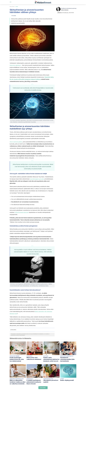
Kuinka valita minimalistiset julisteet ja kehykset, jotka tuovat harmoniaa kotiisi (51, 359)
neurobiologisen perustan (37, 179)
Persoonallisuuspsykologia (17, 378)
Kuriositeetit (30, 378)
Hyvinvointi (29, 356)
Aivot (17, 6)
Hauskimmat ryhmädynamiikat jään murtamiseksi (67, 359)
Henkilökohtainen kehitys (66, 356)
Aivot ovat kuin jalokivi (16, 141)
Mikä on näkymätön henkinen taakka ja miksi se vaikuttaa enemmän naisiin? (17, 382)
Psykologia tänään (14, 356)
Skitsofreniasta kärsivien (22, 212)
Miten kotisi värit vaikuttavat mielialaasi (34, 358)
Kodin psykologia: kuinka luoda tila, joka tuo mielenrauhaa (17, 359)
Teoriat (62, 378)
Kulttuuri (45, 356)
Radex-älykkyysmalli (67, 380)
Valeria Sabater (64, 10)
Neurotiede (12, 6)
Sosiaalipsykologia (48, 378)
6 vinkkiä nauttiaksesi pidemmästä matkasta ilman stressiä (34, 382)
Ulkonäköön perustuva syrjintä (50, 381)
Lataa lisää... (43, 387)
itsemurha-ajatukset (15, 65)
